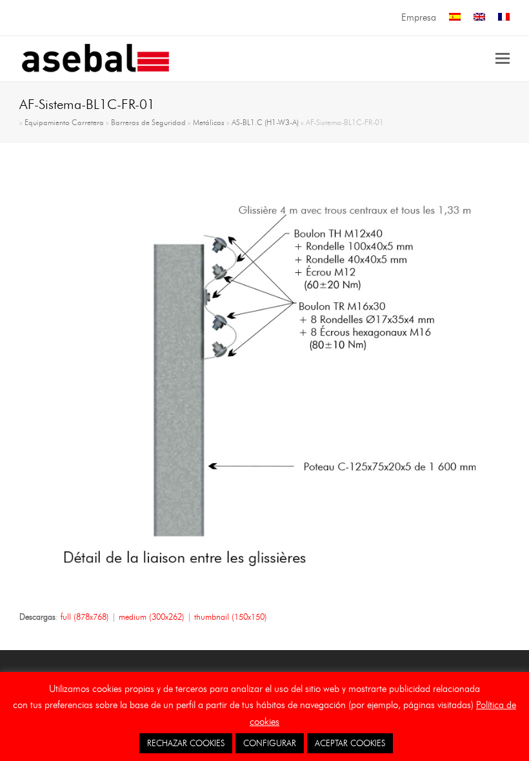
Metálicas (209, 122)
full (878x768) (85, 616)
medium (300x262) (152, 616)
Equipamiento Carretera (64, 122)
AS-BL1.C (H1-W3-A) (265, 122)
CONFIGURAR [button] (269, 743)
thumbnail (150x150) (230, 616)
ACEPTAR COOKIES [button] (350, 743)
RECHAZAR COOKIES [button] (186, 743)
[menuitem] (455, 18)
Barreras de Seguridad (148, 122)
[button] (502, 58)
